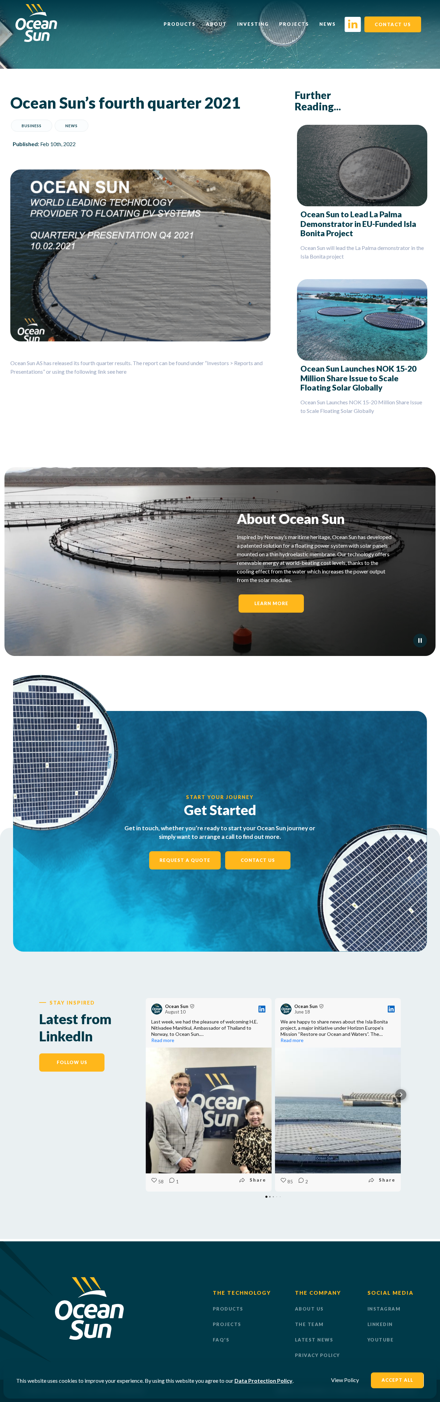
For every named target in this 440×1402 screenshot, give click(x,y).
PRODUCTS (228, 1309)
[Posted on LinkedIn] (262, 1009)
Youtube (380, 1340)
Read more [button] (162, 1040)
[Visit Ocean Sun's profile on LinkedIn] (158, 1009)
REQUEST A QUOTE (185, 860)
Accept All (397, 1380)
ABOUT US (309, 1309)
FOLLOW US (72, 1062)
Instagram (384, 1309)
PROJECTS (227, 1324)
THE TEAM (309, 1324)
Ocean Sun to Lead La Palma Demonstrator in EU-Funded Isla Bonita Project (358, 223)
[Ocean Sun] (36, 39)
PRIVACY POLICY (317, 1355)
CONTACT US (393, 24)
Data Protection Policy (263, 1380)
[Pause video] (420, 640)
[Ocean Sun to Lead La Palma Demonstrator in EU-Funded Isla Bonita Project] (362, 165)
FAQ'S (221, 1340)
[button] (145, 1094)
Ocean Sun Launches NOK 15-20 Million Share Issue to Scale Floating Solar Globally (358, 378)
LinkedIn (380, 1324)
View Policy (345, 1380)
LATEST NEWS (314, 1340)
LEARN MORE (271, 603)
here (121, 371)
